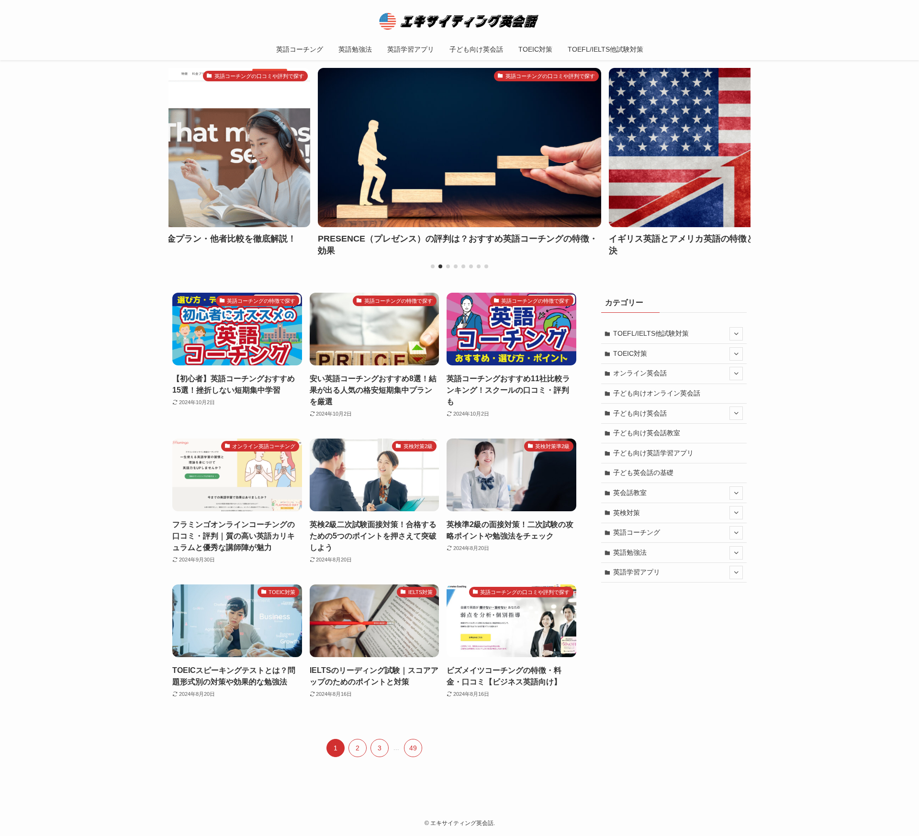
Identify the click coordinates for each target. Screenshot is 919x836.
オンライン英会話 (640, 373)
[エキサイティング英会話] (459, 21)
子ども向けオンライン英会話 (656, 393)
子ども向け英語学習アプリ (653, 453)
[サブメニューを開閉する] (736, 334)
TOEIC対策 (630, 353)
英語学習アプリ (636, 572)
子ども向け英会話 (640, 413)
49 (413, 748)
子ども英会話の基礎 (643, 472)
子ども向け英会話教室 (646, 433)
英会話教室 (630, 492)
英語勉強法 (630, 552)
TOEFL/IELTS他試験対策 (651, 333)
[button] (433, 266)
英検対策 (626, 513)
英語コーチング (636, 532)
